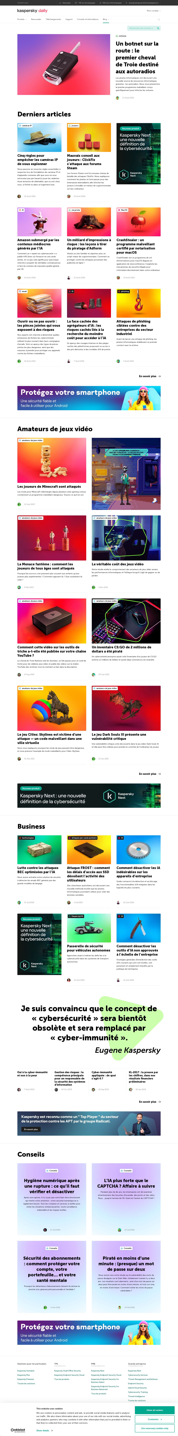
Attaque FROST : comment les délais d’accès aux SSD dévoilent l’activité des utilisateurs (88, 874)
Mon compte (152, 11)
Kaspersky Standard (25, 1371)
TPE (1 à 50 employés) (87, 3)
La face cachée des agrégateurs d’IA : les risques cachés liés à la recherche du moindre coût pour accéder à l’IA (86, 329)
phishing (125, 291)
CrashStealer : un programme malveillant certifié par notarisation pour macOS (136, 246)
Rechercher (158, 28)
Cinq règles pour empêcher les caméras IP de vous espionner (37, 160)
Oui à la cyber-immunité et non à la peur (32, 1074)
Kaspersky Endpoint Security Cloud (69, 1375)
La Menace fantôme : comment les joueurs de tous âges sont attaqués (45, 566)
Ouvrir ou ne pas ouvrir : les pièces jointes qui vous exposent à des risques (38, 325)
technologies (28, 838)
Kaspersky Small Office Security (67, 1371)
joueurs (74, 126)
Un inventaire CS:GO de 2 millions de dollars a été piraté (121, 649)
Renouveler (36, 19)
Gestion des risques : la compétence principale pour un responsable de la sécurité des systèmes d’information (70, 1078)
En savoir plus (147, 376)
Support (68, 19)
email (24, 291)
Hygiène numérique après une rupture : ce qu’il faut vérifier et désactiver (52, 1186)
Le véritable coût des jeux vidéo (118, 564)
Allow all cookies (155, 1410)
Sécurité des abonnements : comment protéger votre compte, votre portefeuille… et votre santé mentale (52, 1269)
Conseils (53, 1171)
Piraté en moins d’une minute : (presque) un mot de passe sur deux (126, 1264)
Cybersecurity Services (138, 1375)
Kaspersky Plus (23, 1375)
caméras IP (27, 126)
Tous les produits (61, 1379)
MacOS (124, 210)
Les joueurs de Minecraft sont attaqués (49, 487)
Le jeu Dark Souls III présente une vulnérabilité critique (119, 736)
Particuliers (67, 3)
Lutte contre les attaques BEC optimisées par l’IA (37, 870)
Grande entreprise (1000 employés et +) (144, 3)
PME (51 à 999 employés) (112, 3)
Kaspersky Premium (25, 1379)
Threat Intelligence (136, 1396)
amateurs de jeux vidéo (32, 440)
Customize (153, 1419)
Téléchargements (53, 19)
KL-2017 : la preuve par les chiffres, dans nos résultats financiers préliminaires (143, 1077)
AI (23, 210)
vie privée (75, 210)
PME (93, 1364)
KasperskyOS (77, 916)
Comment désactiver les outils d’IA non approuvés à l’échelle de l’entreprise (137, 950)
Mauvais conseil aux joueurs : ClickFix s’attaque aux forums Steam (84, 162)
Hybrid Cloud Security (137, 1388)
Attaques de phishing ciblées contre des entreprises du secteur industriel (135, 327)
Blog (105, 19)
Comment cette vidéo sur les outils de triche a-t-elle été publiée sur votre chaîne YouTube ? (51, 651)
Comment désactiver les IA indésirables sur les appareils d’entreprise (138, 872)
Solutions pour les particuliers (31, 1364)
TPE (56, 1364)
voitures (122, 36)
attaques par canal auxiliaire (84, 838)
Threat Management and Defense (143, 1379)
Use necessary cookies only (154, 1428)
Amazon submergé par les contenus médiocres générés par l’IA (38, 244)
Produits (20, 19)
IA (72, 291)
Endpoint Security (136, 1384)
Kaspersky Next (97, 1371)
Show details (42, 1430)
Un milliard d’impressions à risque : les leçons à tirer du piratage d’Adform (89, 244)
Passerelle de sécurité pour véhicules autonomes (88, 948)
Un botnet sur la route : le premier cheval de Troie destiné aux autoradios (137, 57)
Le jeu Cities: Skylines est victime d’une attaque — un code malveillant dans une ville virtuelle (49, 738)
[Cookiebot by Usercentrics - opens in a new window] (18, 1431)
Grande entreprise (137, 1364)
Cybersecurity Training (138, 1392)
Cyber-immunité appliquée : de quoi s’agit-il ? (104, 1075)
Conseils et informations (87, 19)
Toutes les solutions (26, 1384)
